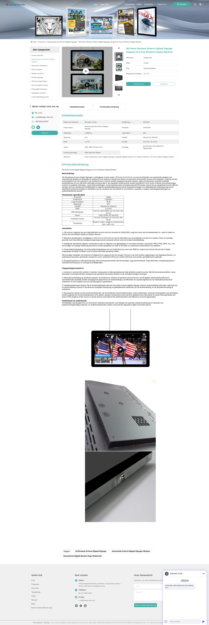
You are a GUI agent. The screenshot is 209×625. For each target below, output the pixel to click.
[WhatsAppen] (33, 127)
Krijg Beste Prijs (138, 84)
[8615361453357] (80, 606)
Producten (41, 42)
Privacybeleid (37, 622)
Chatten (183, 4)
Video (33, 596)
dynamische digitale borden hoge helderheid (82, 556)
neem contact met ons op (162, 4)
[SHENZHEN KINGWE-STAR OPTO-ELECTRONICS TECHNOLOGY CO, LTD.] (15, 4)
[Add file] (165, 621)
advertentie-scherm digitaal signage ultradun (131, 551)
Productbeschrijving (109, 107)
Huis (96, 4)
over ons (104, 4)
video (139, 4)
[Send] (203, 621)
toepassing (129, 4)
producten (115, 4)
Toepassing (35, 592)
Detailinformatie (77, 107)
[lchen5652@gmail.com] (85, 606)
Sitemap (47, 622)
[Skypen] (38, 127)
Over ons (35, 588)
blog (33, 604)
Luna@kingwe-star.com (44, 117)
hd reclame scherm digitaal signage (90, 551)
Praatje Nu (44, 133)
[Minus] (203, 573)
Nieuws (34, 600)
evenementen (149, 4)
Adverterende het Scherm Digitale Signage (62, 42)
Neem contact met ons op (41, 608)
